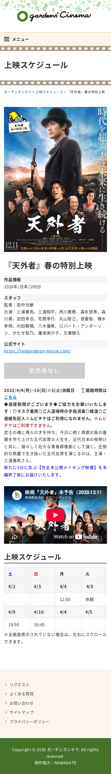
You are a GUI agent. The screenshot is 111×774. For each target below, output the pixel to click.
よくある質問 (22, 693)
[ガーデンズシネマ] (55, 12)
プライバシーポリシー (30, 721)
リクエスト (20, 684)
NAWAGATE (65, 762)
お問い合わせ (22, 703)
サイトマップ (22, 712)
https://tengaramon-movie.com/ (37, 351)
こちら (10, 397)
